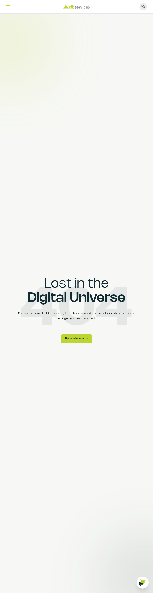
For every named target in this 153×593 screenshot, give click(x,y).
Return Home (74, 338)
